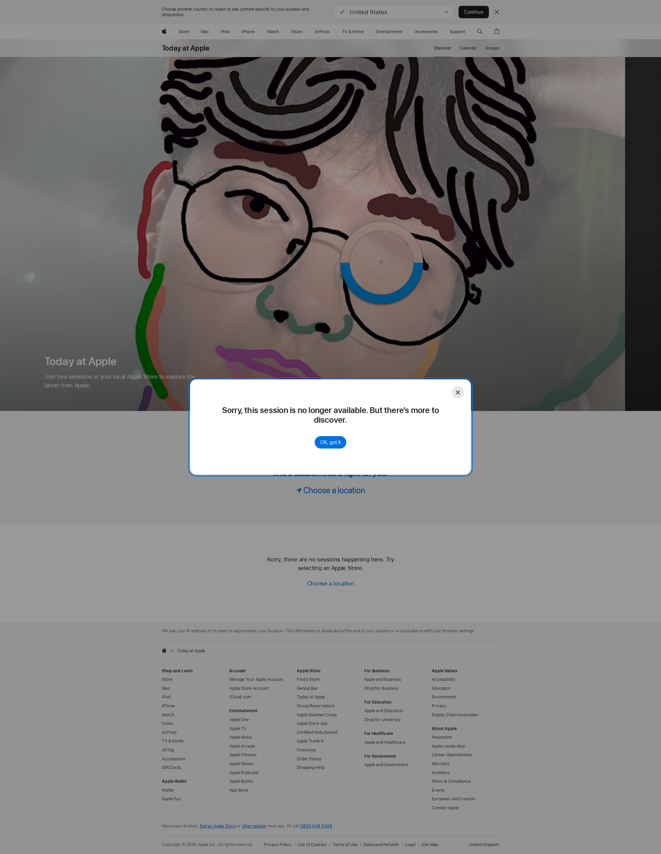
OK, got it (330, 442)
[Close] (457, 392)
